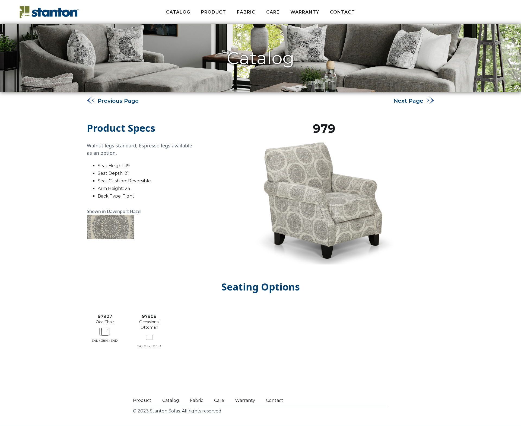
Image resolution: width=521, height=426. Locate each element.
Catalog (178, 12)
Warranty (304, 12)
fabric (246, 12)
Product (213, 12)
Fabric (196, 400)
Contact (342, 12)
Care (272, 12)
